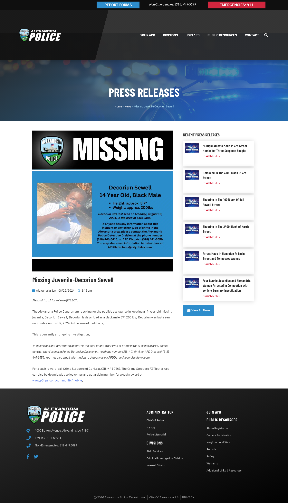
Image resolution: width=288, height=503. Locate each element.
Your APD (147, 35)
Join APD (193, 35)
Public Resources (222, 35)
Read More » (211, 156)
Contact (252, 35)
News (127, 106)
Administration (160, 412)
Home (118, 106)
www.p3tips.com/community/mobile (57, 380)
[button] (266, 35)
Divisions (170, 35)
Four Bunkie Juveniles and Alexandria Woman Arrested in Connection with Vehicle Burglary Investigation (227, 285)
